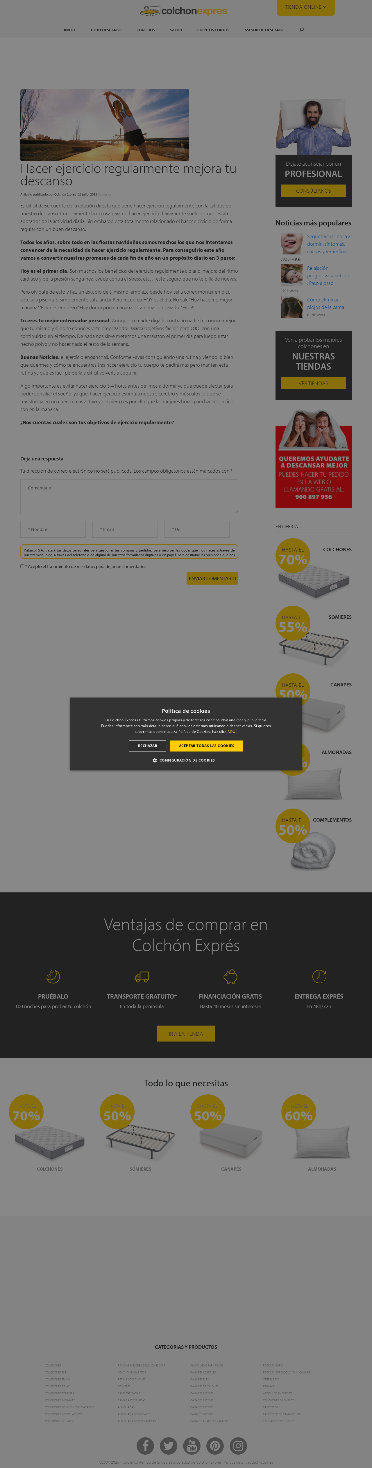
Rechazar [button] (147, 745)
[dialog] (186, 734)
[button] (186, 760)
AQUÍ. (232, 731)
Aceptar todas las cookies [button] (206, 745)
